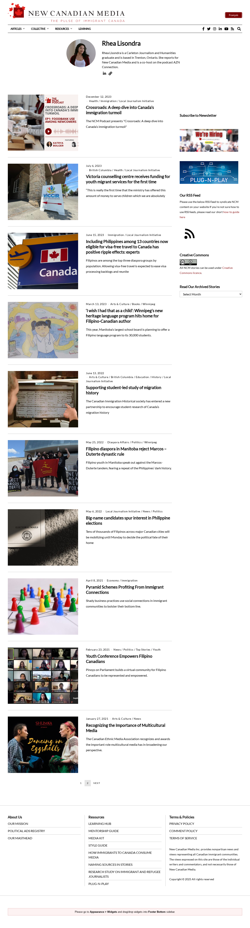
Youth (157, 649)
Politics (137, 442)
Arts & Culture (119, 304)
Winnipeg (149, 304)
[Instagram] (214, 28)
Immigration (109, 101)
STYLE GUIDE (97, 845)
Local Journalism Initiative (136, 101)
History (157, 377)
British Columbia (100, 170)
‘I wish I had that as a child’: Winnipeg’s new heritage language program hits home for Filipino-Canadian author (124, 315)
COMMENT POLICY (183, 831)
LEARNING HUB (99, 823)
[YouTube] (226, 28)
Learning (85, 28)
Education (142, 377)
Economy (113, 580)
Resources (62, 28)
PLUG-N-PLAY (98, 884)
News (146, 511)
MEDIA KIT (96, 838)
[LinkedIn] (220, 28)
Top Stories (143, 649)
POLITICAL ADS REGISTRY (26, 831)
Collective (38, 28)
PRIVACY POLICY (181, 823)
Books (136, 304)
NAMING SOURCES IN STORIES (110, 864)
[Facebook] (203, 28)
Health (93, 101)
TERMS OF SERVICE (183, 838)
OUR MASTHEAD (20, 838)
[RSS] (232, 28)
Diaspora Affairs (118, 442)
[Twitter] (209, 28)
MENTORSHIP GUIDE (103, 831)
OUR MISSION (18, 823)
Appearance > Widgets (103, 911)
